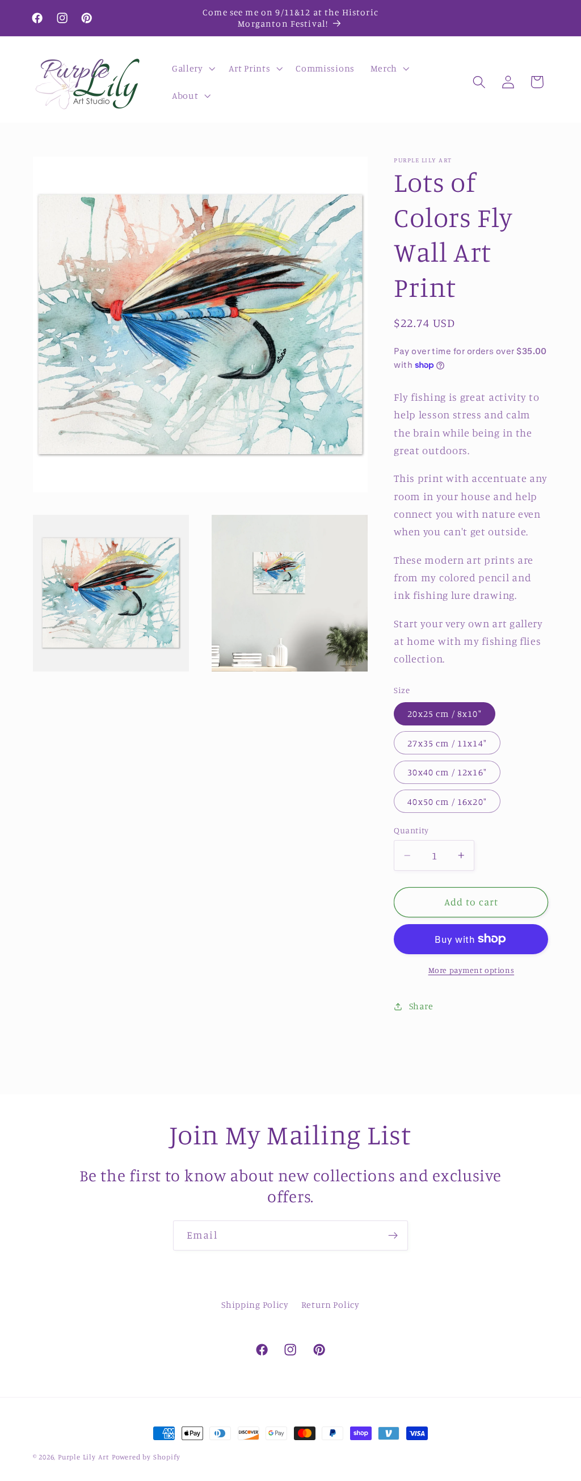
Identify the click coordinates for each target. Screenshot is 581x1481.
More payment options (471, 970)
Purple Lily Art (84, 1457)
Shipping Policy (254, 1304)
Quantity (411, 830)
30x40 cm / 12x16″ (447, 772)
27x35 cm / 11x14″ (447, 743)
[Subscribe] (392, 1235)
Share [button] (421, 1006)
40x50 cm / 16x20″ (447, 801)
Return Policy (330, 1304)
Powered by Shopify (146, 1457)
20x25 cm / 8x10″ (444, 713)
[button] (192, 68)
